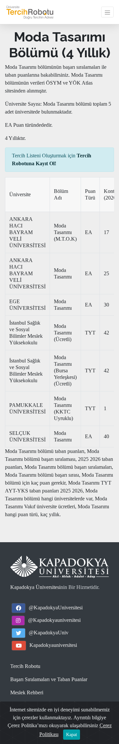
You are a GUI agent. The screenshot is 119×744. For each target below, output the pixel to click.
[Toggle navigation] (107, 12)
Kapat (71, 734)
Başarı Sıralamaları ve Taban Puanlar (48, 679)
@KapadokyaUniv (48, 632)
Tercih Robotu (25, 666)
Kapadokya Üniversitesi (35, 587)
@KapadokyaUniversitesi (56, 607)
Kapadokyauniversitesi (53, 645)
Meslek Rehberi (26, 692)
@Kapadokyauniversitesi (54, 620)
